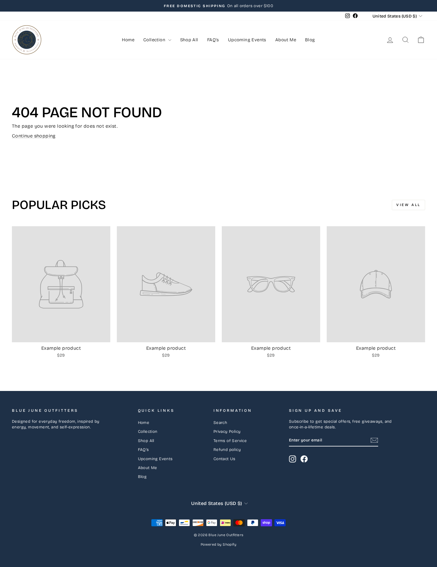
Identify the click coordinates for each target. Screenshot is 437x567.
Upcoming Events (247, 39)
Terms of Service (230, 440)
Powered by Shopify (218, 544)
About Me (285, 39)
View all (408, 205)
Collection (154, 39)
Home (128, 39)
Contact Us (224, 458)
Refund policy (227, 449)
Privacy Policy (227, 431)
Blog (310, 39)
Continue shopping (34, 136)
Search (220, 422)
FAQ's (213, 39)
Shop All (189, 39)
